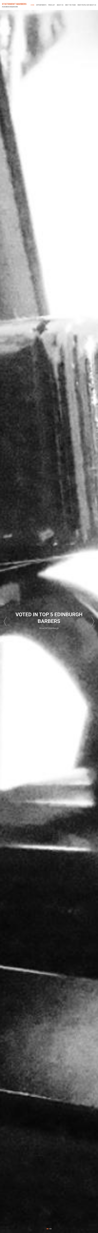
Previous (5, 621)
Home (32, 5)
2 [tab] (50, 1228)
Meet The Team (70, 5)
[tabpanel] (49, 621)
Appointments (41, 5)
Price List (51, 5)
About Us (60, 5)
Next (92, 621)
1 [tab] (48, 1228)
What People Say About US (87, 5)
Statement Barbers (14, 4)
